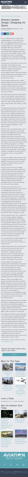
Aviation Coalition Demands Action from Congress (20, 420)
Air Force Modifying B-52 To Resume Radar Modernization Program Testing (21, 441)
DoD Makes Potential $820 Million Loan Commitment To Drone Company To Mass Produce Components (7, 442)
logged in (10, 401)
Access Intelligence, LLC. (8, 471)
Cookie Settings (4, 472)
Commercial (12, 16)
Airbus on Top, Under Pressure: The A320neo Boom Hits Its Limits (7, 387)
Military (19, 16)
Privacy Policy (24, 471)
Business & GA (5, 16)
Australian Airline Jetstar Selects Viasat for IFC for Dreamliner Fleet (20, 374)
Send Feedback (5, 30)
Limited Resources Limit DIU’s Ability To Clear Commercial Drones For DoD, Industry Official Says (20, 390)
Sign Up (14, 354)
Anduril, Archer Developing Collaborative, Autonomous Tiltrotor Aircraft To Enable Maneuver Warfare (6, 423)
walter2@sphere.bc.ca (6, 341)
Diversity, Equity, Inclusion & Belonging (14, 472)
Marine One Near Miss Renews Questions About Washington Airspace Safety (13, 7)
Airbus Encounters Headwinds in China (7, 373)
